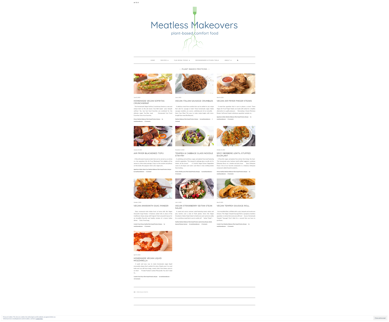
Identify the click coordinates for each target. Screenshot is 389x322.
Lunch (184, 171)
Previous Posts (142, 292)
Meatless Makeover (141, 119)
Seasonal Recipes (179, 224)
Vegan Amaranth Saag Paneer (151, 206)
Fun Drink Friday (181, 60)
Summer (185, 224)
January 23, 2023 (138, 149)
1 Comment (148, 171)
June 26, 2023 (137, 97)
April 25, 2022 (137, 254)
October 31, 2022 (221, 149)
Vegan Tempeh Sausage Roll (233, 206)
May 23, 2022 (220, 202)
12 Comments (137, 278)
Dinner (135, 119)
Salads (210, 221)
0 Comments (147, 121)
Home (153, 60)
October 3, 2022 (137, 202)
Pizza (142, 276)
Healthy (180, 171)
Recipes (164, 60)
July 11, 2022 (178, 202)
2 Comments (204, 224)
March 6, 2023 (220, 97)
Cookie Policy (39, 318)
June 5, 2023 (178, 97)
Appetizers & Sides (221, 117)
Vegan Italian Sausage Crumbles (194, 101)
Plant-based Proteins (151, 119)
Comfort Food (137, 224)
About (227, 60)
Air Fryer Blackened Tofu (149, 153)
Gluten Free (145, 169)
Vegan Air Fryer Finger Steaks (234, 101)
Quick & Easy (201, 221)
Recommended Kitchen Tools (207, 60)
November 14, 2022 (179, 149)
